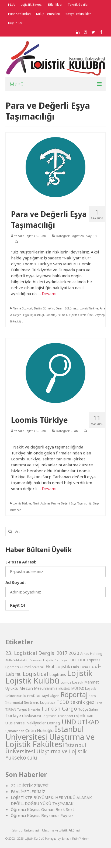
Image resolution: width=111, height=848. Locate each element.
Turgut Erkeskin (28, 709)
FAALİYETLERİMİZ (28, 791)
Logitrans (57, 674)
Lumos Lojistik (72, 682)
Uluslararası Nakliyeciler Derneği (33, 723)
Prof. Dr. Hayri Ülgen (43, 695)
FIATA (93, 667)
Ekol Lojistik (58, 666)
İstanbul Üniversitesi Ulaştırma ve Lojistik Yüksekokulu (46, 751)
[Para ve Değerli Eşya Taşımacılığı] (55, 166)
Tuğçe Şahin (88, 709)
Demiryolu (62, 660)
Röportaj (51, 315)
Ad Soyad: (15, 582)
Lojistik (79, 673)
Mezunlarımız (45, 688)
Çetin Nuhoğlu (39, 730)
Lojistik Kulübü (35, 236)
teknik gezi (83, 702)
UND (69, 721)
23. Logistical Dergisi (30, 652)
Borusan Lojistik (41, 660)
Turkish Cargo (59, 708)
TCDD (63, 702)
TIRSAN (10, 709)
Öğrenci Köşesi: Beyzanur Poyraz (42, 815)
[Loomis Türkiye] (55, 372)
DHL (74, 660)
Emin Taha (79, 666)
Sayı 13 (91, 236)
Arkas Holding (91, 653)
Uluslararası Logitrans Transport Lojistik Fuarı (57, 716)
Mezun (26, 688)
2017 (62, 653)
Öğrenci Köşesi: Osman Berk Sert (42, 809)
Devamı (49, 293)
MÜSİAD (64, 689)
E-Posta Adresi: (20, 562)
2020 (73, 653)
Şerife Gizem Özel (82, 315)
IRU (18, 674)
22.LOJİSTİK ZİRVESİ (29, 785)
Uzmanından (14, 731)
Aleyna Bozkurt (22, 308)
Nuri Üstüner (41, 503)
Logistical (78, 236)
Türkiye (13, 715)
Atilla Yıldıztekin (17, 660)
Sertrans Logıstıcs (40, 702)
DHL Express (89, 659)
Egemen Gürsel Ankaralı (24, 666)
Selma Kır (63, 315)
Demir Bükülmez (67, 308)
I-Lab (74, 431)
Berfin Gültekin (44, 308)
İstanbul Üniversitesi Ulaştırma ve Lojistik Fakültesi (50, 736)
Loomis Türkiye (88, 308)
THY (100, 703)
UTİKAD (88, 722)
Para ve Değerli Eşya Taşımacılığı (71, 503)
